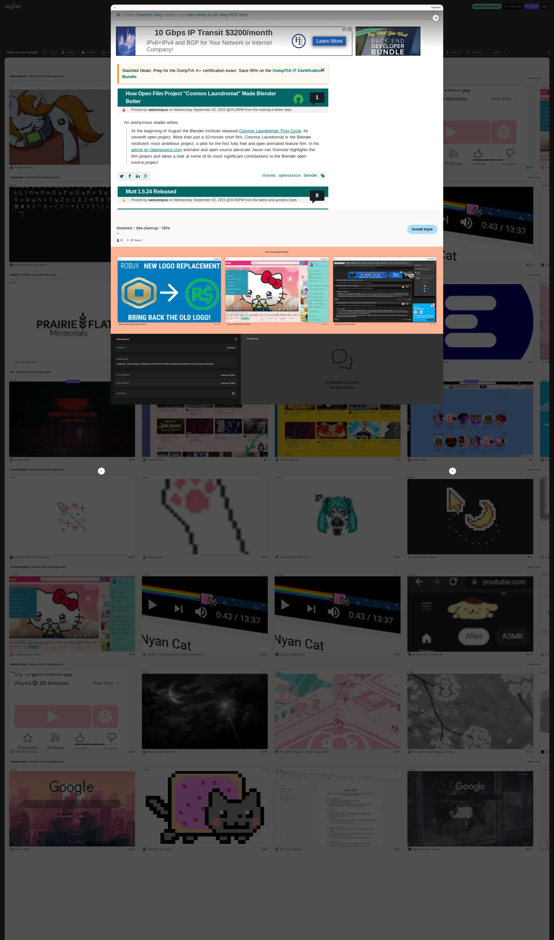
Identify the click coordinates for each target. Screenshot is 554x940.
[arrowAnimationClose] (101, 471)
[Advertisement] (11, 470)
